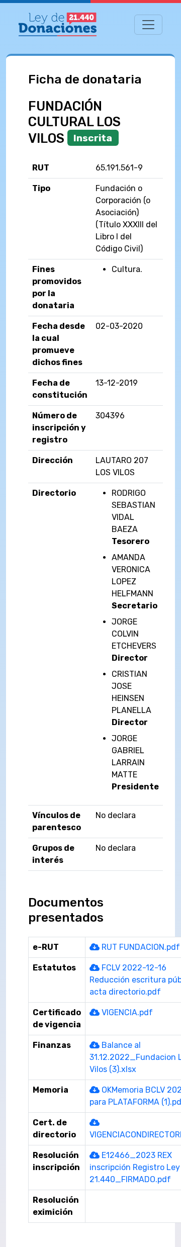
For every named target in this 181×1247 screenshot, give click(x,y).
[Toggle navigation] (148, 25)
